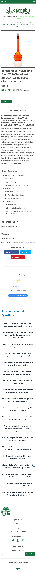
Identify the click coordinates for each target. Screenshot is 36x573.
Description (13, 110)
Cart (33, 1)
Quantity (4, 95)
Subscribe (29, 554)
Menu (5, 1)
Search (18, 523)
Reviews (23, 110)
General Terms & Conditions (18, 531)
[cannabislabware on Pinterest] (23, 540)
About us (18, 526)
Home (5, 23)
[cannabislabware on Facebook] (18, 540)
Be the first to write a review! (18, 295)
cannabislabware (23, 562)
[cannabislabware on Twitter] (13, 540)
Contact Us (18, 528)
